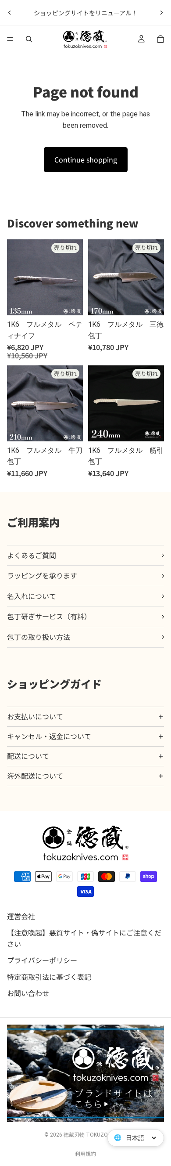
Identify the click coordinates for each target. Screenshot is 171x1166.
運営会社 (21, 915)
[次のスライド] (161, 12)
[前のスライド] (9, 12)
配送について (28, 756)
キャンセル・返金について (49, 736)
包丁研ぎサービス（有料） (49, 616)
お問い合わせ (28, 993)
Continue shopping (85, 159)
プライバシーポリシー (42, 960)
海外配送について (35, 775)
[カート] (160, 39)
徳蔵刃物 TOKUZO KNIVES (95, 1135)
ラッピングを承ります (42, 575)
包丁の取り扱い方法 (38, 637)
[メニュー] (10, 39)
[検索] (29, 39)
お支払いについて (35, 716)
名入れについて (31, 596)
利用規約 (85, 1153)
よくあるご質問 (31, 555)
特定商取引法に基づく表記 (49, 976)
